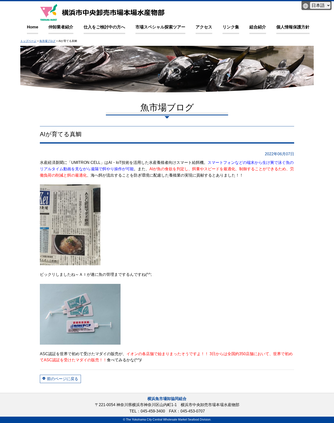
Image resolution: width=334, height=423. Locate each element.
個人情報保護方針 (293, 27)
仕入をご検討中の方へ (104, 27)
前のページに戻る (62, 379)
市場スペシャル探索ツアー (160, 27)
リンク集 (231, 27)
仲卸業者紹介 (60, 27)
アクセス (204, 27)
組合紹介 (257, 27)
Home (32, 27)
